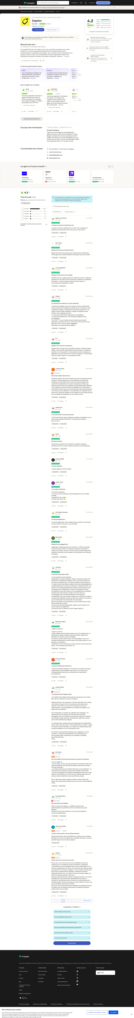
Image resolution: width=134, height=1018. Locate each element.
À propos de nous (23, 971)
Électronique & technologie (26, 11)
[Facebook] (77, 971)
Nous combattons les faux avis (63, 917)
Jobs (20, 974)
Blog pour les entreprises (63, 985)
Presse (20, 990)
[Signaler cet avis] (37, 111)
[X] (77, 974)
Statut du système (98, 1004)
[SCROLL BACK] (109, 166)
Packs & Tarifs (60, 978)
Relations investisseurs (25, 993)
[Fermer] (114, 7)
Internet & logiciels (38, 11)
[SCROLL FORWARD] (79, 100)
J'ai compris (113, 1012)
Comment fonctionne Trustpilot (24, 985)
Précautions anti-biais (61, 938)
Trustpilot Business (62, 971)
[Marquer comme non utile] (43, 60)
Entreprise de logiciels (49, 11)
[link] (33, 23)
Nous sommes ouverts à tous (62, 911)
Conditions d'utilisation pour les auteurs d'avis (78, 1004)
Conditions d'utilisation (57, 1004)
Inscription (41, 981)
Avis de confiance (42, 971)
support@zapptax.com (55, 155)
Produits (59, 974)
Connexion (41, 978)
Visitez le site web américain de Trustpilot (53, 7)
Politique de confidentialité (40, 1004)
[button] (36, 44)
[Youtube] (77, 984)
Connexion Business (62, 981)
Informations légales (24, 1004)
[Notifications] (86, 3)
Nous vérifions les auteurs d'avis (64, 932)
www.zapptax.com (54, 158)
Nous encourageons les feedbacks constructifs (68, 927)
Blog (20, 981)
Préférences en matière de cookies (97, 1012)
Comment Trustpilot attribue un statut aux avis (31, 224)
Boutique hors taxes (64, 127)
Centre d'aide (41, 974)
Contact (21, 978)
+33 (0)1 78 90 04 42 (55, 152)
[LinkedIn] (77, 981)
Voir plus (66, 56)
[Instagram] (77, 977)
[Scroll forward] (79, 75)
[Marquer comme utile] (40, 60)
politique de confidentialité (62, 963)
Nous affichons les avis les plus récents (66, 922)
